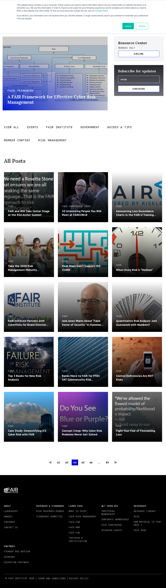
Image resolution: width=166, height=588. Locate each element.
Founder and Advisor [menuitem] (17, 551)
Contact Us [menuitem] (11, 527)
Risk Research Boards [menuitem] (50, 511)
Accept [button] (128, 26)
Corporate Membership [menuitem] (115, 519)
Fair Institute (59, 127)
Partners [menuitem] (9, 522)
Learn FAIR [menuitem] (76, 506)
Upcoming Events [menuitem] (111, 530)
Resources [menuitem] (140, 506)
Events (32, 127)
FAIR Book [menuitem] (140, 530)
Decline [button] (142, 26)
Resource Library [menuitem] (145, 511)
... (99, 462)
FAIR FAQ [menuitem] (74, 532)
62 (58, 462)
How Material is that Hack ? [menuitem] (147, 523)
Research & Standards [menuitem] (50, 506)
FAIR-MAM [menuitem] (74, 527)
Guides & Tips (119, 127)
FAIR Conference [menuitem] (111, 524)
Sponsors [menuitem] (9, 556)
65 (83, 462)
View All (11, 127)
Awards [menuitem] (8, 516)
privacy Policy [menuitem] (78, 578)
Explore (139, 53)
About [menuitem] (7, 506)
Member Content (17, 140)
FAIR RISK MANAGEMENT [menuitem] (82, 516)
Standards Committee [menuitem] (49, 516)
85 (107, 462)
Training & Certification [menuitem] (78, 539)
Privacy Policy (101, 10)
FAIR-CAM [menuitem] (74, 522)
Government (89, 127)
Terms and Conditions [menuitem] (51, 578)
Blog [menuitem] (136, 516)
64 (74, 462)
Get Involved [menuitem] (109, 506)
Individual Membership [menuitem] (108, 513)
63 (66, 462)
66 (91, 462)
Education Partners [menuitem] (16, 562)
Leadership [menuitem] (11, 511)
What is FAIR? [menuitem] (78, 511)
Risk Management (52, 140)
